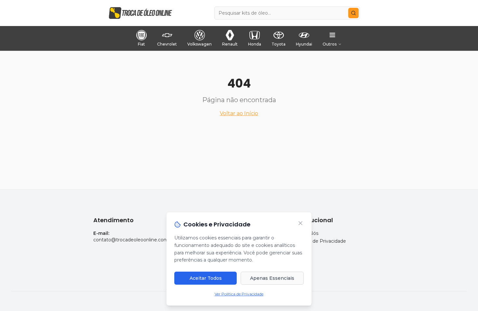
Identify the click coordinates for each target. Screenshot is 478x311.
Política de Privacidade (320, 241)
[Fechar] (300, 223)
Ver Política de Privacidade (239, 293)
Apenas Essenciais (272, 278)
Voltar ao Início (239, 113)
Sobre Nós (306, 233)
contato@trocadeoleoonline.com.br (133, 240)
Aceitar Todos (206, 278)
